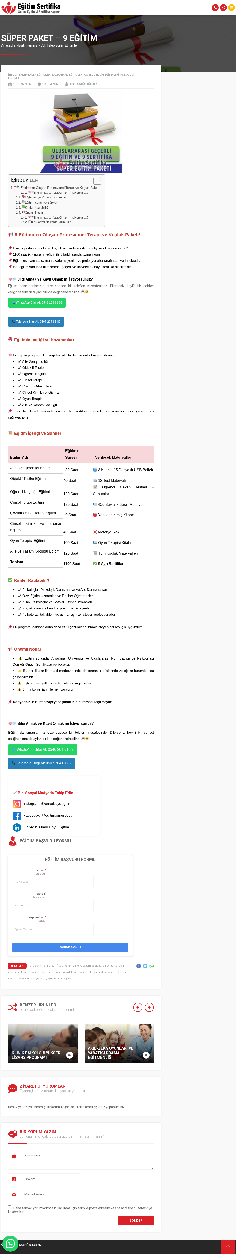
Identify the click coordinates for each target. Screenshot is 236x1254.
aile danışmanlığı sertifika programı (51, 965)
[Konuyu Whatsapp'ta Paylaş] (151, 966)
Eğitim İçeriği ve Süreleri (41, 202)
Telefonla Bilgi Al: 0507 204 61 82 (37, 321)
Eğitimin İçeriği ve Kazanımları (45, 197)
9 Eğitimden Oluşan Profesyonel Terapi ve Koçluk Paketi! (59, 187)
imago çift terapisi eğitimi (23, 972)
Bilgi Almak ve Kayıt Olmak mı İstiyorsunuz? (61, 192)
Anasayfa (8, 45)
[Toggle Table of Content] (95, 181)
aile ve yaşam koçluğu (87, 965)
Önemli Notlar (34, 212)
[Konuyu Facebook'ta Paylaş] (138, 966)
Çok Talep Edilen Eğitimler (59, 45)
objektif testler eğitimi (101, 972)
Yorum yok (50, 84)
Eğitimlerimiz (28, 45)
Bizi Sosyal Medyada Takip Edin (51, 221)
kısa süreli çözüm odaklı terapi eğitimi (64, 972)
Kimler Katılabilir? (36, 207)
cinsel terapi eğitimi (115, 965)
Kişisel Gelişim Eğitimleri (101, 74)
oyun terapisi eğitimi (59, 978)
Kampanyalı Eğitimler (67, 74)
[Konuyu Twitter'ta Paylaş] (145, 966)
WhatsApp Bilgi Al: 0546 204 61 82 (38, 302)
